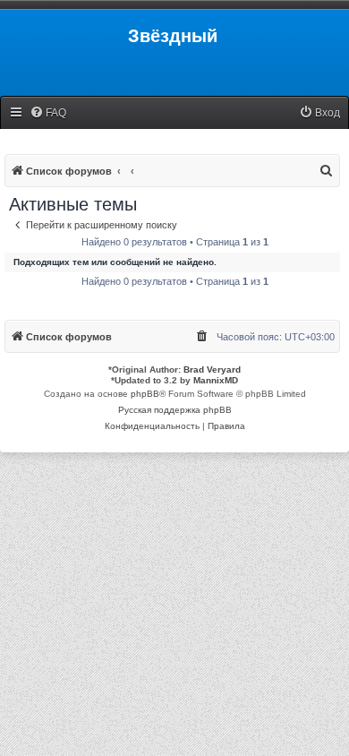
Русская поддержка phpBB (175, 410)
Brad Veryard (212, 369)
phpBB (145, 394)
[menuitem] (48, 113)
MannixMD (215, 380)
